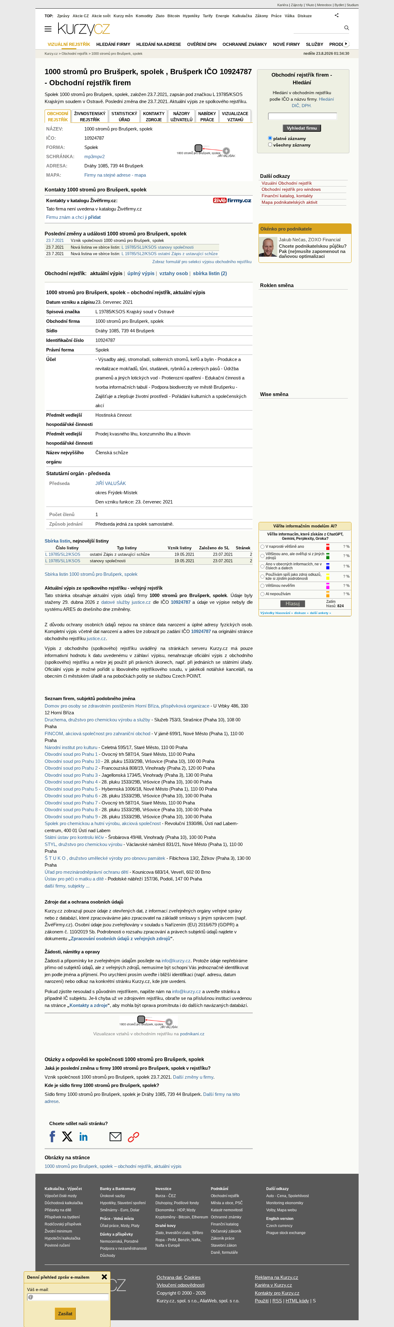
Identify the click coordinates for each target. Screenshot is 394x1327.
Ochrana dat (169, 1277)
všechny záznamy (291, 144)
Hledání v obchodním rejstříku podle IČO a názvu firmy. (302, 99)
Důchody (107, 1255)
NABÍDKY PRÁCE (207, 116)
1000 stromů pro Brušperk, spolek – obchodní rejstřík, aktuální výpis (113, 1166)
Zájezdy (297, 5)
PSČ (239, 1203)
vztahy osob (173, 273)
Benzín (184, 1240)
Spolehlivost (298, 1196)
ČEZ (172, 1196)
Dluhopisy (163, 1203)
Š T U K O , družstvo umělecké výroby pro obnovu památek (105, 858)
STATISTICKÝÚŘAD (124, 116)
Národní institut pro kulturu (71, 747)
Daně (215, 1252)
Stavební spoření (131, 1203)
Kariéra (282, 5)
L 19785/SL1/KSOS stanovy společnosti (158, 247)
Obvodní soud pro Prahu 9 (71, 816)
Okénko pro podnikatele (286, 228)
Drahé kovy (165, 1226)
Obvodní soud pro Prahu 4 (71, 781)
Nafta (195, 1240)
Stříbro (197, 1233)
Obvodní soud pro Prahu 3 (71, 775)
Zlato (160, 16)
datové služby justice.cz (126, 602)
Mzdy (125, 1226)
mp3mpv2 (94, 156)
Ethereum (200, 1217)
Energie (222, 16)
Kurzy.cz (51, 53)
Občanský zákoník (226, 1231)
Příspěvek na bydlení (62, 1217)
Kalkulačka (242, 16)
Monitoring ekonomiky (284, 1203)
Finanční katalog (225, 1224)
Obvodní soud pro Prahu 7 (71, 802)
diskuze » (301, 613)
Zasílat (65, 1313)
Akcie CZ (81, 16)
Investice (163, 1189)
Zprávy (63, 16)
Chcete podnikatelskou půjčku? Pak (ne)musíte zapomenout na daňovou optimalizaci (313, 251)
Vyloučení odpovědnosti (180, 1285)
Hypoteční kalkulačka (62, 1238)
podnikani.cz (192, 1034)
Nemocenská (111, 1241)
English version (279, 1219)
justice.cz (96, 638)
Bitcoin (173, 16)
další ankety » (320, 613)
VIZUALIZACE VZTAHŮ (235, 116)
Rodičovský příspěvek (63, 1224)
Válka (290, 16)
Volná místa (124, 1219)
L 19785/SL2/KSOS (62, 554)
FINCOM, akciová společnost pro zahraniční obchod (97, 733)
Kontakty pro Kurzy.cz (277, 1293)
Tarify (208, 16)
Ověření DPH (201, 44)
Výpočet (74, 1189)
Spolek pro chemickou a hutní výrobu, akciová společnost (103, 823)
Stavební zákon (224, 1245)
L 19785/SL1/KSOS (62, 561)
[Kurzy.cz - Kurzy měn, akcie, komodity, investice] (84, 34)
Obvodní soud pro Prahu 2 (71, 768)
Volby (270, 1210)
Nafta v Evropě (167, 1245)
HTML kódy (297, 1300)
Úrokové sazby (112, 1196)
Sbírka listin (57, 540)
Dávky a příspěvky (116, 1234)
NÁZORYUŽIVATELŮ (181, 116)
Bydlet (339, 5)
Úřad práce (109, 1226)
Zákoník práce (223, 1238)
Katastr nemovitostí (227, 1210)
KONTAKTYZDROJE (154, 116)
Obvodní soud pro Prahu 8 (71, 809)
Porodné (131, 1241)
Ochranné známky (245, 44)
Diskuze (305, 16)
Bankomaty (125, 1189)
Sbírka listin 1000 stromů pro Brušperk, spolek (91, 574)
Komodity (144, 16)
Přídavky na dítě (58, 1210)
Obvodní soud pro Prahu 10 (72, 761)
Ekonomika (164, 1210)
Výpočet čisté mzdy (61, 1196)
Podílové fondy (186, 1203)
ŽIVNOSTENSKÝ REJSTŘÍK (90, 116)
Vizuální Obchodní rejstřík (287, 183)
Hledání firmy (113, 44)
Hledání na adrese (158, 44)
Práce (276, 16)
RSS (277, 1300)
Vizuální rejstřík (69, 44)
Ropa (160, 1240)
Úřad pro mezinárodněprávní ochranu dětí (86, 872)
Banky (105, 1189)
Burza (160, 1196)
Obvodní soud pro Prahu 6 (71, 795)
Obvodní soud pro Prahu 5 (71, 789)
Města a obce (222, 1203)
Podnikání (219, 1189)
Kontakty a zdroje (88, 1005)
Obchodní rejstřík (75, 53)
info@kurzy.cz (176, 960)
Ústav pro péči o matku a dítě (74, 878)
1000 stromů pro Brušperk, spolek (117, 53)
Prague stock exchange (286, 1233)
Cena (281, 1196)
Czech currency (279, 1226)
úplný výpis (141, 273)
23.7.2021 (55, 240)
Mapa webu (287, 1210)
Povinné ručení (57, 1245)
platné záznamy (289, 138)
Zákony (261, 16)
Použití (262, 1300)
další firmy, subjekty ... (67, 885)
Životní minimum (58, 1231)
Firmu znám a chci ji (73, 217)
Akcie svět (101, 16)
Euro (124, 1210)
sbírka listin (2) (210, 273)
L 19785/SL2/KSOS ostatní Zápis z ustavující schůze (170, 253)
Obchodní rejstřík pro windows (291, 189)
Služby (314, 44)
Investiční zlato (178, 1233)
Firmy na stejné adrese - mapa (115, 175)
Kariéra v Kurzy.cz (273, 1285)
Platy (135, 1226)
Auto (270, 1196)
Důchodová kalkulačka (64, 1203)
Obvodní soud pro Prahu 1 (71, 754)
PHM (172, 1240)
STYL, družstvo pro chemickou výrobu (83, 844)
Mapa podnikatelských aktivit (289, 202)
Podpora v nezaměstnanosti (123, 1248)
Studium (353, 5)
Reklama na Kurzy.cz (276, 1277)
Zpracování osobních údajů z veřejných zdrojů (120, 938)
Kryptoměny (165, 1217)
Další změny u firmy (193, 1077)
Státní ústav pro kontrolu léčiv (74, 837)
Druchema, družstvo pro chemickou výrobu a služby (97, 719)
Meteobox (324, 5)
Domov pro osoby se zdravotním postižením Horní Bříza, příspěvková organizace (127, 705)
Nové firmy (286, 44)
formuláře (230, 1252)
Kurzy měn (123, 16)
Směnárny (108, 1210)
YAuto (310, 5)
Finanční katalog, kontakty (287, 195)
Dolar (134, 1210)
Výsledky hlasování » (276, 613)
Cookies (192, 1277)
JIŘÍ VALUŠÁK (110, 483)
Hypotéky (191, 16)
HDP (181, 1210)
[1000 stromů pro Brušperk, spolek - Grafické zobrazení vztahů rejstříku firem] (206, 155)
